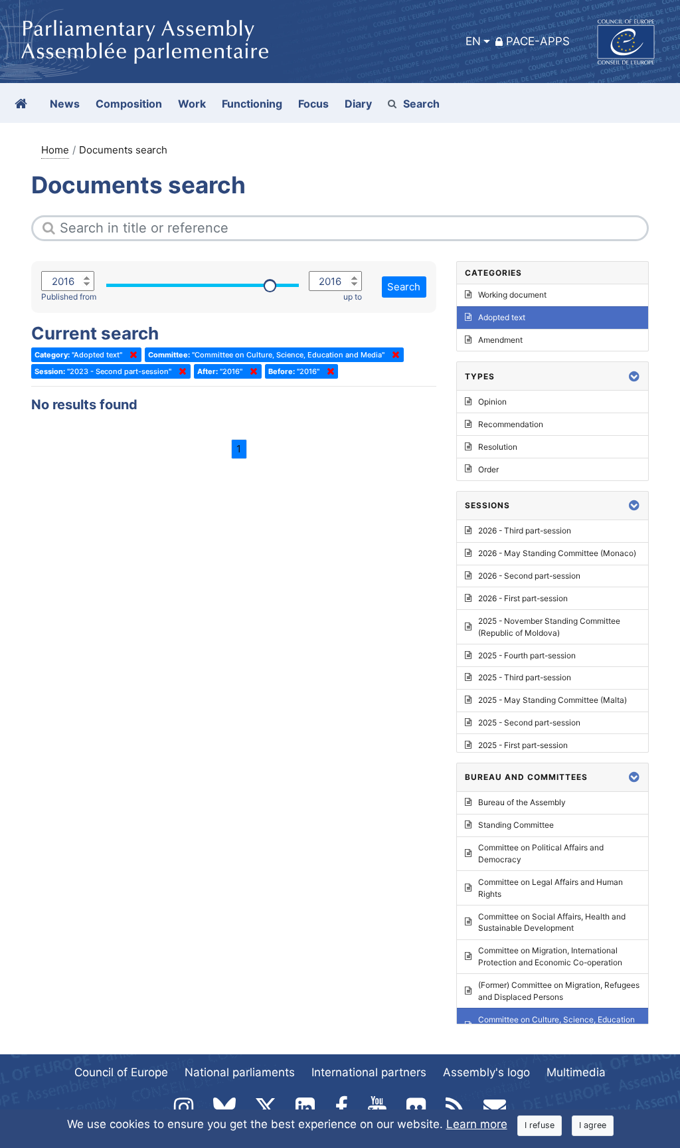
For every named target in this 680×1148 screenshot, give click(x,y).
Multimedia (576, 1072)
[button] (634, 376)
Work (192, 103)
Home (55, 150)
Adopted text (501, 317)
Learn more (476, 1124)
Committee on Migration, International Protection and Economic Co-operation (550, 956)
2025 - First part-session (523, 745)
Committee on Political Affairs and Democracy (541, 853)
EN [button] (473, 41)
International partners (368, 1072)
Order (488, 469)
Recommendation (510, 424)
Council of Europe (121, 1072)
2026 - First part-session (523, 598)
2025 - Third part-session (524, 677)
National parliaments (240, 1072)
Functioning (252, 103)
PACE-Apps (538, 41)
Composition (129, 103)
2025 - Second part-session (529, 722)
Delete (130, 354)
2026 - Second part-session (529, 576)
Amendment (500, 340)
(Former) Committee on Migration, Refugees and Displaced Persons (558, 991)
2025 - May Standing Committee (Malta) (552, 700)
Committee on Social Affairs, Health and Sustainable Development (552, 922)
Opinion (492, 402)
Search (421, 103)
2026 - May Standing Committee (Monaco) (557, 553)
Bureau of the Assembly (522, 802)
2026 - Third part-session (524, 530)
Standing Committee (516, 825)
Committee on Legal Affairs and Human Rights (550, 888)
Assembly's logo (486, 1072)
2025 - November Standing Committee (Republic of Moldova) (549, 627)
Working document (512, 295)
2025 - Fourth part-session (527, 655)
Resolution (497, 447)
